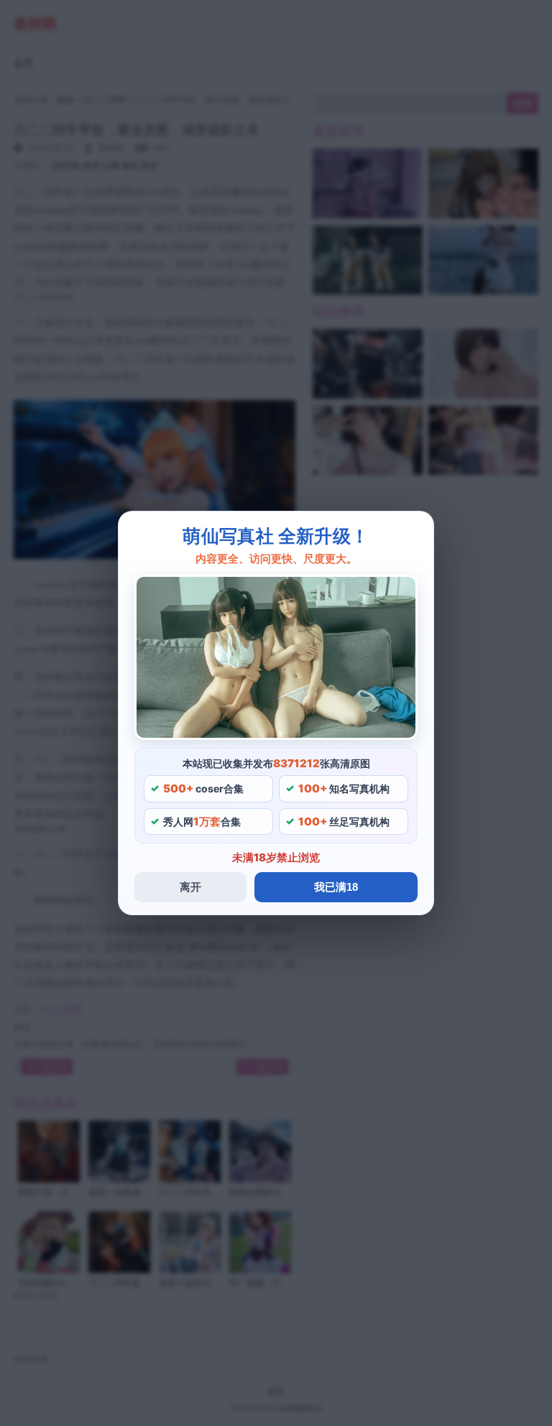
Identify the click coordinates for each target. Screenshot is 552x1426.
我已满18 (336, 887)
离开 (190, 887)
